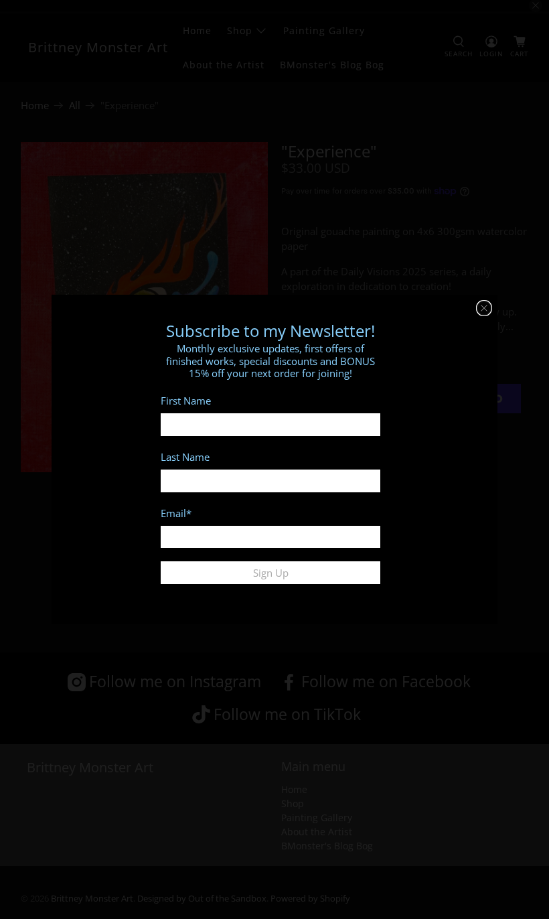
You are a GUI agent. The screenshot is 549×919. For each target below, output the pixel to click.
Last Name (185, 457)
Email (176, 513)
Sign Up (271, 572)
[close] (484, 308)
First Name (186, 400)
